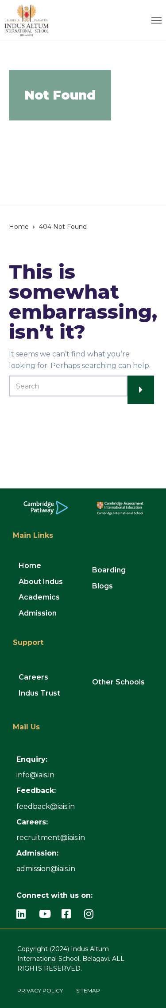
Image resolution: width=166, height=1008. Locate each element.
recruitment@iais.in (50, 837)
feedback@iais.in (45, 806)
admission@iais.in (45, 868)
